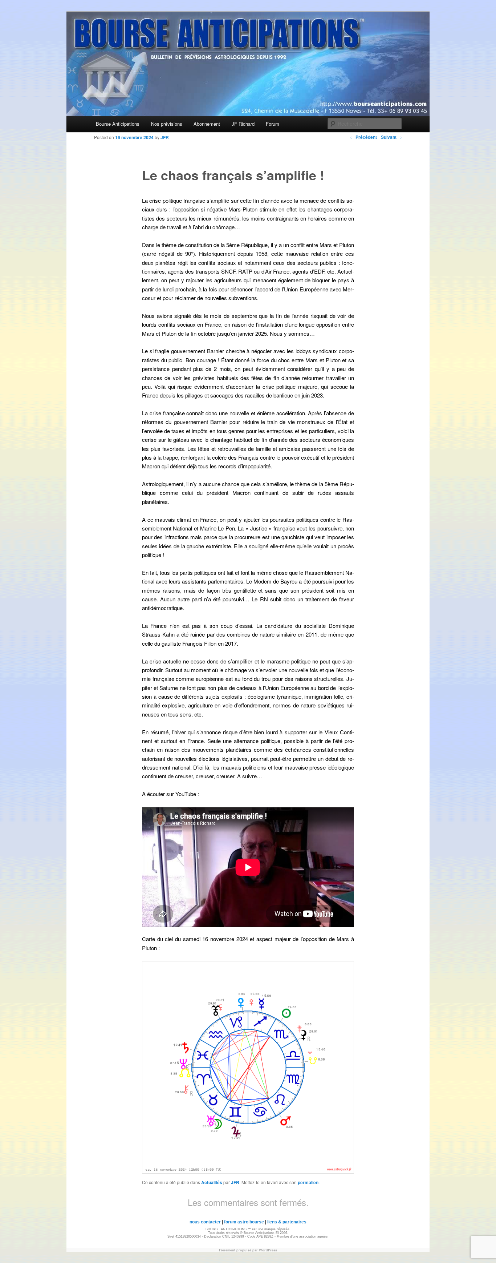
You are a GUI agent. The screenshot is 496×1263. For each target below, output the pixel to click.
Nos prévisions (166, 123)
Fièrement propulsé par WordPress (248, 1250)
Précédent (363, 137)
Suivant (391, 137)
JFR (235, 1182)
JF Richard (243, 123)
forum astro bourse (244, 1221)
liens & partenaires (286, 1221)
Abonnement (207, 123)
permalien (308, 1182)
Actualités (211, 1182)
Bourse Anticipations (117, 123)
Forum (272, 123)
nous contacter (205, 1221)
